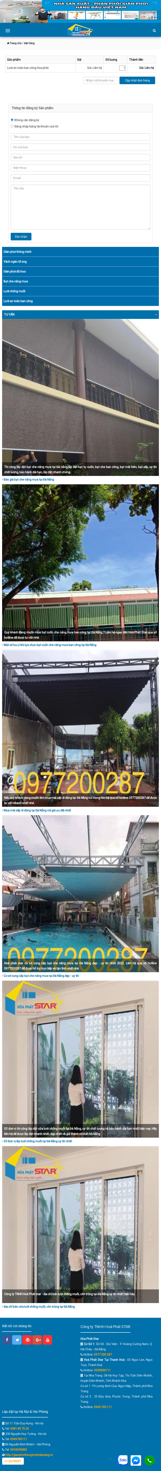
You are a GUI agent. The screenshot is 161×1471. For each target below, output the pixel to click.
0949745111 (18, 1439)
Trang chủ (15, 43)
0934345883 (18, 1449)
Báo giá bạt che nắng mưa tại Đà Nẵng (28, 479)
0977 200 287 (103, 1354)
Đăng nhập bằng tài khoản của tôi (36, 126)
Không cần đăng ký (26, 120)
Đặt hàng (29, 43)
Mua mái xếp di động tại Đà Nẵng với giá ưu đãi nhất (37, 810)
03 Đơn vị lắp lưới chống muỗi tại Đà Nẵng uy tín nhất (37, 1141)
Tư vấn (9, 314)
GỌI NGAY (14, 1461)
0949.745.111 (103, 1407)
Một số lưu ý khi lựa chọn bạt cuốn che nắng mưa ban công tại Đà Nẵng (49, 645)
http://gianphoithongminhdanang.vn (29, 1455)
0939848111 (102, 1370)
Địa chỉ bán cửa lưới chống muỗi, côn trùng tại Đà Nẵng (39, 1306)
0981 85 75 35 (19, 1428)
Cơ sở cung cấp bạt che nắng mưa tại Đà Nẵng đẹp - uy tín (41, 975)
